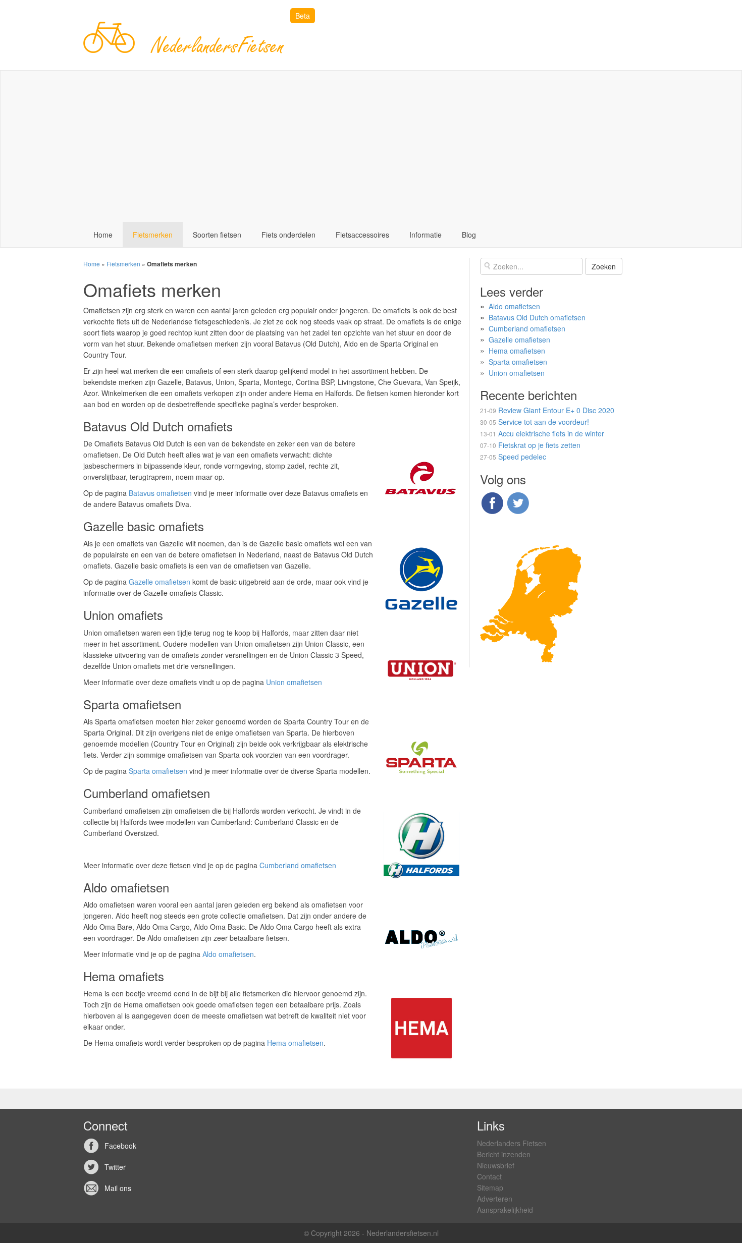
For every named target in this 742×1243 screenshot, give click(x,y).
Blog (469, 235)
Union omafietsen (294, 682)
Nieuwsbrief (495, 1165)
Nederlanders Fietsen (511, 1143)
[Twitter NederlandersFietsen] (518, 501)
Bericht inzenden (504, 1154)
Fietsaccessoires (362, 235)
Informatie (425, 235)
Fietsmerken (153, 235)
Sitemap (490, 1187)
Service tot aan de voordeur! (543, 422)
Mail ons (117, 1188)
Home (103, 235)
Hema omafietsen (295, 1043)
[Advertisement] (371, 146)
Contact (489, 1176)
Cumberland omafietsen (297, 865)
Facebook (120, 1146)
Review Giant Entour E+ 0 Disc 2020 (556, 410)
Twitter (115, 1167)
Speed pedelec (522, 456)
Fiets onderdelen (288, 235)
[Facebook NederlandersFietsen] (492, 501)
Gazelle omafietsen (159, 582)
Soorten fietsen (217, 235)
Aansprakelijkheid (505, 1210)
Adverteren (494, 1199)
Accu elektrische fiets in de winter (551, 433)
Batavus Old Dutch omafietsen (537, 317)
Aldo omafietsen (228, 954)
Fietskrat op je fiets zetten (539, 445)
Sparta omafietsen (158, 771)
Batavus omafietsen (160, 493)
